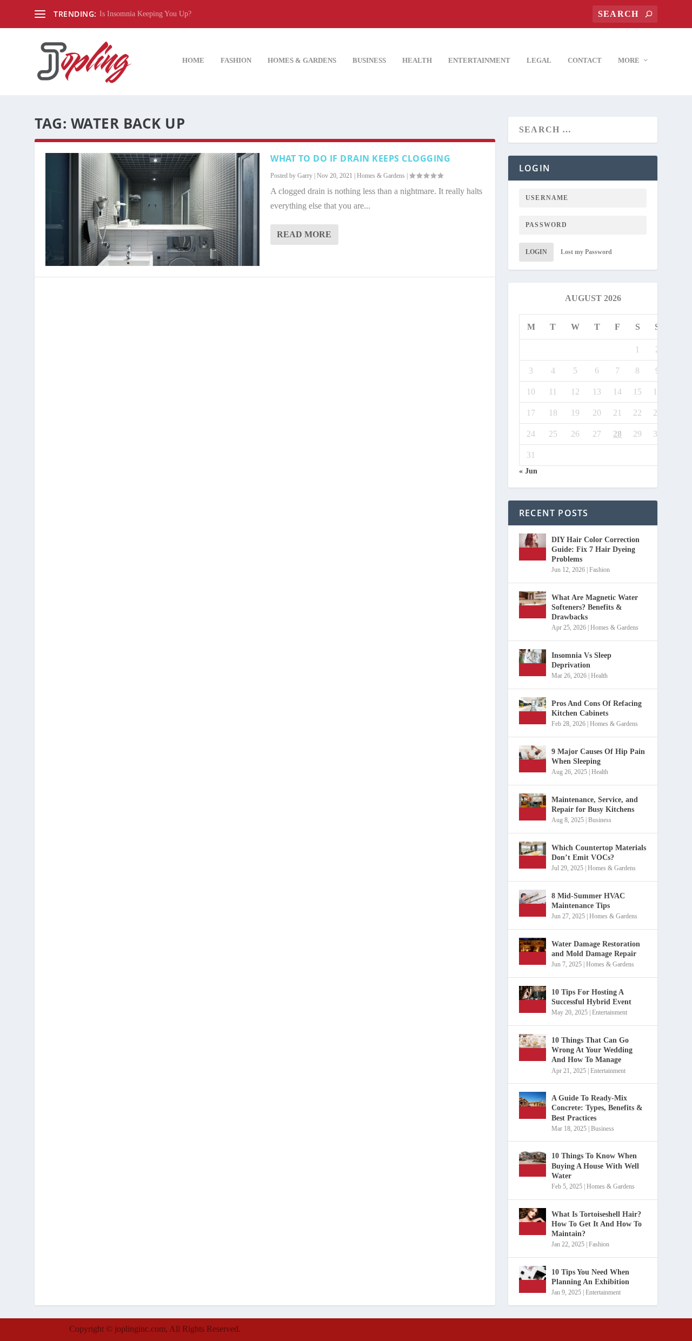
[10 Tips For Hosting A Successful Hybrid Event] (532, 999)
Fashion (236, 60)
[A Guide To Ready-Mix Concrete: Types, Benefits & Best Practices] (532, 1105)
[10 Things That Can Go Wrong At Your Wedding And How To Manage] (532, 1047)
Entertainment (479, 60)
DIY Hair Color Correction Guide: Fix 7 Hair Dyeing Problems (595, 549)
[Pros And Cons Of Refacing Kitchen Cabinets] (532, 710)
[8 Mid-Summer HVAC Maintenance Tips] (532, 903)
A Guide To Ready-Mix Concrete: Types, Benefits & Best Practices (597, 1108)
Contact (585, 60)
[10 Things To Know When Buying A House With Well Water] (532, 1163)
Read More (304, 234)
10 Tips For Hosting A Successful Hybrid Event (591, 997)
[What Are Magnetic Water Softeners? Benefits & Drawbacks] (532, 604)
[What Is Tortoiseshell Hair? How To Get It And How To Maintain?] (532, 1221)
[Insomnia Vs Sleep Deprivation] (532, 662)
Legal (539, 60)
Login (536, 252)
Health (417, 60)
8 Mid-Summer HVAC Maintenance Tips (588, 901)
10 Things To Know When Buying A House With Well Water (595, 1165)
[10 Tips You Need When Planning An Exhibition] (532, 1279)
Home (193, 60)
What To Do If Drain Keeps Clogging (360, 158)
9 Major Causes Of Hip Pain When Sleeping (598, 756)
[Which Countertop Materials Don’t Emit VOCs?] (532, 855)
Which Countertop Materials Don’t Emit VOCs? (598, 853)
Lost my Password (586, 252)
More (629, 60)
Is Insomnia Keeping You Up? (145, 14)
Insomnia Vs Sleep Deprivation (581, 660)
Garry (304, 175)
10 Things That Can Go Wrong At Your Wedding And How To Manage (592, 1050)
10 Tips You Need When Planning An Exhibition (590, 1277)
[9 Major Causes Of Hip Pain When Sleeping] (532, 758)
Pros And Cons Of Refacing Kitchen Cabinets (596, 708)
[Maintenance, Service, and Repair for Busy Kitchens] (532, 806)
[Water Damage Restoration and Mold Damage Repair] (532, 951)
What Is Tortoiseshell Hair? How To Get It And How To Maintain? (596, 1224)
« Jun (528, 471)
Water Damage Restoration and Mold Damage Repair (595, 949)
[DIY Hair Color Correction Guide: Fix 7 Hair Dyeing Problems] (532, 547)
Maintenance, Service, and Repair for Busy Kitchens (594, 804)
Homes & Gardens (302, 60)
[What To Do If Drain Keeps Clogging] (152, 209)
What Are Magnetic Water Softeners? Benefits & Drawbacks (594, 607)
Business (369, 60)
